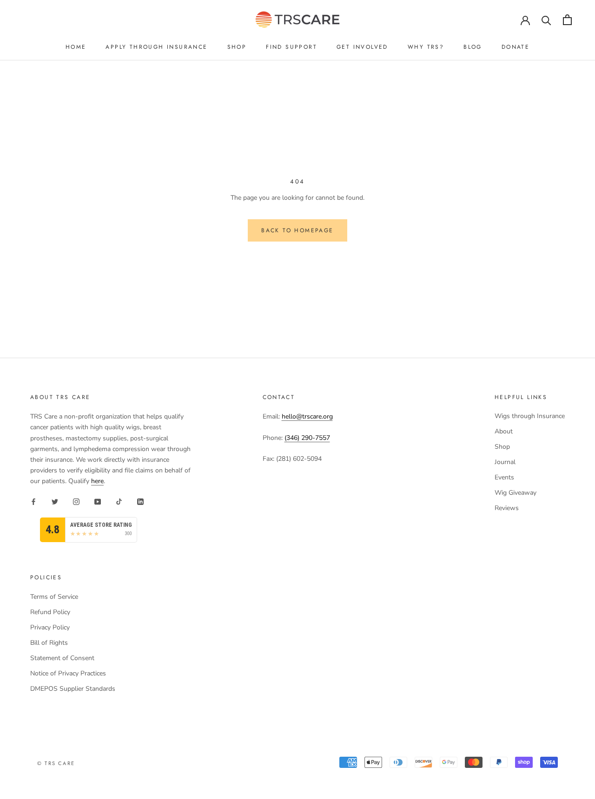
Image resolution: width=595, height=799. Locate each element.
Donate (515, 47)
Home (76, 47)
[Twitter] (55, 501)
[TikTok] (119, 501)
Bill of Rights (49, 642)
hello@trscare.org (307, 416)
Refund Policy (50, 612)
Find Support (291, 47)
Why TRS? (426, 47)
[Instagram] (76, 501)
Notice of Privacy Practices (68, 673)
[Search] (546, 20)
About (504, 431)
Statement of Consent (62, 658)
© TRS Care (56, 763)
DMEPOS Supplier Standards (72, 688)
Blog (472, 47)
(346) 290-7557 (307, 437)
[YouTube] (97, 501)
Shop (237, 47)
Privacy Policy (50, 627)
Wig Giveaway (515, 492)
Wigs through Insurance (530, 416)
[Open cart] (567, 19)
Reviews (507, 508)
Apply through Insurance (156, 47)
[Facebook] (33, 501)
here (97, 481)
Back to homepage (297, 230)
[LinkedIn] (140, 501)
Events (504, 477)
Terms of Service (54, 596)
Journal (505, 462)
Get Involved (362, 47)
